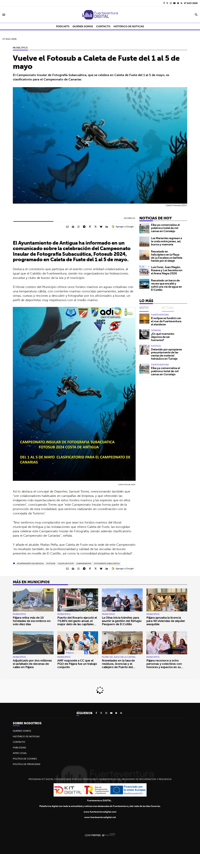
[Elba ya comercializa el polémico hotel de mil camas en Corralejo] (144, 228)
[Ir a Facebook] (164, 3)
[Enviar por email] (67, 226)
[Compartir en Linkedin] (107, 226)
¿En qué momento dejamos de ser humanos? (162, 336)
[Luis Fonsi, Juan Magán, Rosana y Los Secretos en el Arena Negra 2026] (144, 271)
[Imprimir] (73, 226)
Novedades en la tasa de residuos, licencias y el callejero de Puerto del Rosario (118, 665)
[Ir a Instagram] (171, 3)
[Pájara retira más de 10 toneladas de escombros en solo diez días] (33, 599)
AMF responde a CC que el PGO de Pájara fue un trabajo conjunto (77, 664)
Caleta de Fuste (66, 563)
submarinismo (83, 563)
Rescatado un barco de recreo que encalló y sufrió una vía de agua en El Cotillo (166, 285)
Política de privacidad (26, 764)
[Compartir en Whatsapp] (78, 226)
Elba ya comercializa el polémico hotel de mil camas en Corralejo (165, 227)
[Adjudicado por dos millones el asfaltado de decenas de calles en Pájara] (33, 642)
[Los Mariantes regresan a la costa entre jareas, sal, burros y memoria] (144, 242)
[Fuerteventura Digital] (100, 15)
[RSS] (181, 3)
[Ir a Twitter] (167, 3)
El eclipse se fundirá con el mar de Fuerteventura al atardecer (166, 321)
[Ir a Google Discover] (178, 3)
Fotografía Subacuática (107, 563)
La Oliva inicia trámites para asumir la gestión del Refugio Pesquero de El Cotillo (122, 621)
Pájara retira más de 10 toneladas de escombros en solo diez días (32, 621)
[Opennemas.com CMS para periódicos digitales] (100, 835)
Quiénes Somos (22, 731)
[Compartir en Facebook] (90, 226)
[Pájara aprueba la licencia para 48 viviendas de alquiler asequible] (166, 599)
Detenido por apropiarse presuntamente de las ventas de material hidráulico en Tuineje (166, 354)
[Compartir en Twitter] (95, 226)
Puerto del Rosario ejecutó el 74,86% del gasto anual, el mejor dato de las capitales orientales (77, 622)
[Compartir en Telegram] (84, 226)
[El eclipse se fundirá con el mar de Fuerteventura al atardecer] (144, 319)
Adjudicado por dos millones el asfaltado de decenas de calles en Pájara (32, 664)
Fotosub (50, 563)
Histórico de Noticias (26, 736)
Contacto (19, 742)
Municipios (20, 47)
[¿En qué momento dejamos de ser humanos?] (144, 334)
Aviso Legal (20, 753)
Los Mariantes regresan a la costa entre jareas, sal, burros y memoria (166, 241)
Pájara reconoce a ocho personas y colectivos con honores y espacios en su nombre (164, 665)
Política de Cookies (25, 759)
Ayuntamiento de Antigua (30, 563)
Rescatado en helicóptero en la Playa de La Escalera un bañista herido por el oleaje (166, 256)
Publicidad (19, 747)
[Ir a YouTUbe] (174, 3)
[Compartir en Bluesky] (101, 226)
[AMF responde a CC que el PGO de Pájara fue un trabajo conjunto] (77, 642)
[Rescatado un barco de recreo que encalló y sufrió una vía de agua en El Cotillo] (144, 284)
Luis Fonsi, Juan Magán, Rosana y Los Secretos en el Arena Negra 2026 (166, 270)
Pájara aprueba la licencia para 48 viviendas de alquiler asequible (165, 621)
